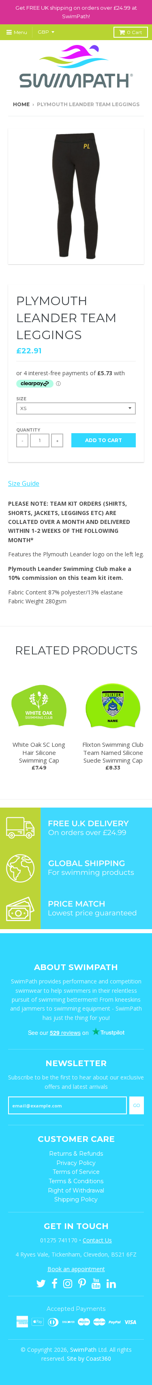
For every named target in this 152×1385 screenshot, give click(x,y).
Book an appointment (76, 1269)
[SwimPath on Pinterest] (82, 1283)
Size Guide (23, 483)
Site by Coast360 (89, 1358)
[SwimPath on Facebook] (54, 1283)
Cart (134, 32)
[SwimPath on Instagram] (68, 1283)
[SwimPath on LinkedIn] (111, 1283)
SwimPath (83, 1349)
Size (21, 399)
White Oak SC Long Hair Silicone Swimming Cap (39, 752)
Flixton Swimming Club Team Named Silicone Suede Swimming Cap (112, 752)
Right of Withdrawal (76, 1190)
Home (21, 104)
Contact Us (97, 1240)
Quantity (28, 430)
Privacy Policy (76, 1163)
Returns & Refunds (76, 1153)
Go (136, 1105)
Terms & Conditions (76, 1181)
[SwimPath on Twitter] (41, 1283)
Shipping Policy (76, 1199)
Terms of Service (76, 1172)
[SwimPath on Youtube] (96, 1283)
